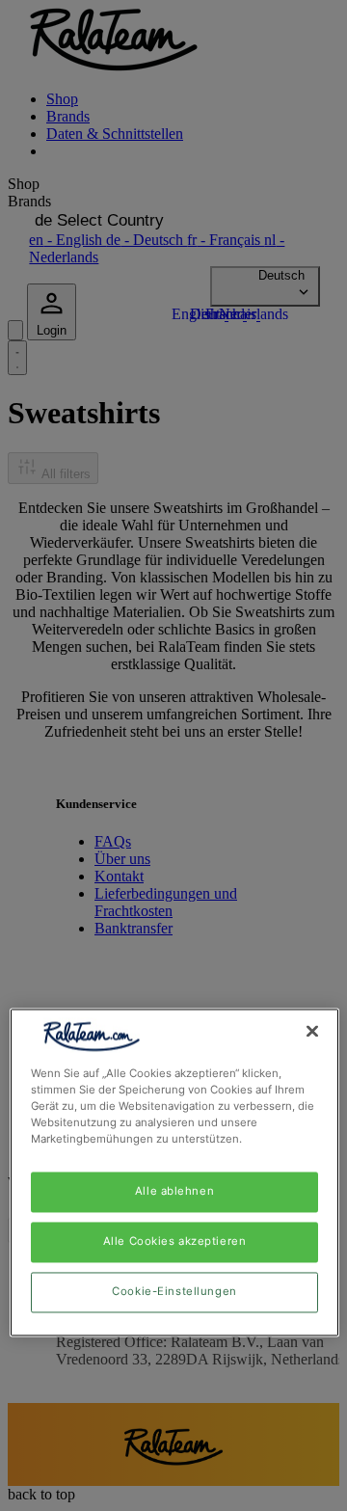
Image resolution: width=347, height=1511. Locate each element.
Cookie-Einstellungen (174, 1292)
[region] (174, 1172)
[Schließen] (312, 1031)
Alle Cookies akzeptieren (175, 1242)
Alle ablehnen (174, 1192)
